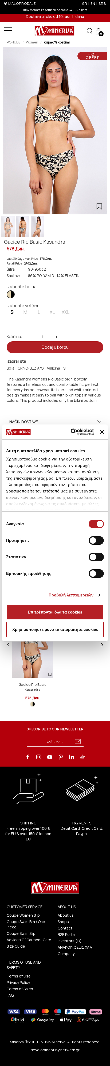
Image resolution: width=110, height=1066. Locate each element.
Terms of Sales (20, 988)
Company (66, 953)
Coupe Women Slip (23, 915)
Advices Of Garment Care (29, 939)
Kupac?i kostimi (57, 42)
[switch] (96, 540)
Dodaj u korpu (55, 347)
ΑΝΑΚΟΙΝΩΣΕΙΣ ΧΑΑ (75, 947)
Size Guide (16, 946)
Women (32, 42)
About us (66, 915)
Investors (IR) (70, 940)
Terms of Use (19, 976)
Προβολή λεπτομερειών (71, 595)
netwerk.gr (70, 1049)
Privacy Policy (18, 982)
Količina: (14, 336)
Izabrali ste (16, 361)
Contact (65, 928)
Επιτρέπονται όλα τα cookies (55, 612)
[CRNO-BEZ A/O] (11, 294)
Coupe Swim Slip (21, 933)
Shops (63, 921)
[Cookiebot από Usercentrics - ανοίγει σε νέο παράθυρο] (71, 431)
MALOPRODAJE (22, 3)
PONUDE (13, 42)
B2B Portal (67, 934)
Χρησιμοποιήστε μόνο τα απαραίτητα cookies (55, 629)
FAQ (10, 995)
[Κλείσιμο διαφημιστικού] (102, 432)
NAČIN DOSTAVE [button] (23, 421)
